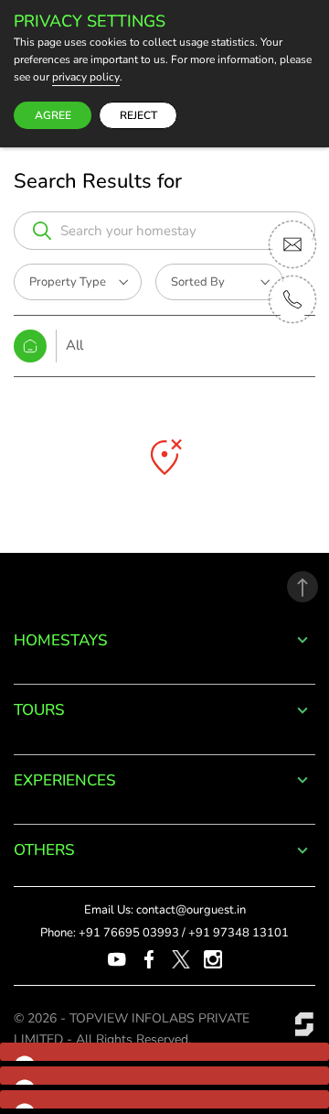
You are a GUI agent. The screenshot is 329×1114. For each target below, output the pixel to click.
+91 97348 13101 (238, 933)
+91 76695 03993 (129, 933)
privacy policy (86, 77)
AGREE (53, 115)
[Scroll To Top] (302, 586)
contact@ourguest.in (191, 910)
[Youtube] (117, 958)
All (74, 345)
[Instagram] (213, 958)
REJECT (138, 115)
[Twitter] (181, 958)
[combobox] (178, 230)
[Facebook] (149, 958)
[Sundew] (304, 1023)
